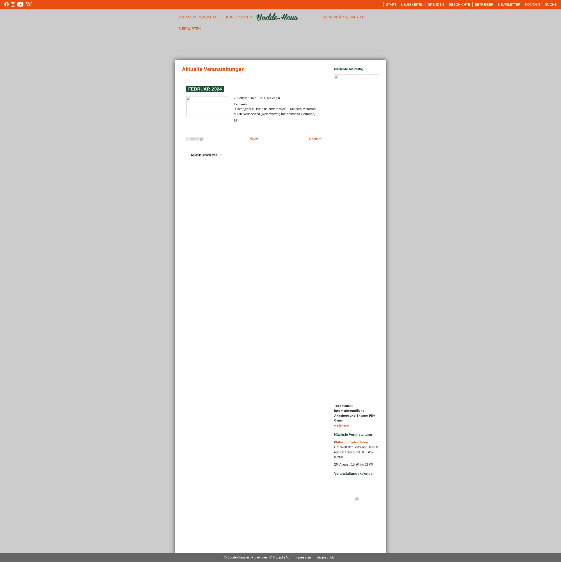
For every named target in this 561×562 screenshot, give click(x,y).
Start (391, 4)
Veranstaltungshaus (199, 17)
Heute (253, 138)
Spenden (436, 4)
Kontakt (532, 4)
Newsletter (509, 4)
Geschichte (459, 4)
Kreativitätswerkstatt (344, 17)
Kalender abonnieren (204, 155)
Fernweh (240, 104)
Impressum (303, 557)
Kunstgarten (239, 17)
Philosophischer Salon (351, 442)
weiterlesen (342, 425)
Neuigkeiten (412, 4)
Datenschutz (325, 557)
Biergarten (190, 28)
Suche (551, 4)
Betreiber (484, 4)
